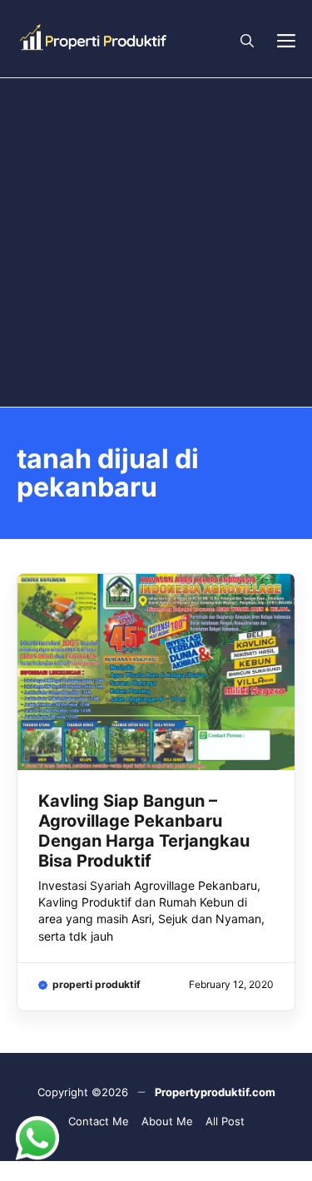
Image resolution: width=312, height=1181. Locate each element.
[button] (247, 39)
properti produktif (96, 984)
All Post (225, 1121)
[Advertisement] (156, 242)
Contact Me (98, 1121)
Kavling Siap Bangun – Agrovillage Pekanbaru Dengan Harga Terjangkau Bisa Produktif (144, 831)
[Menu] (286, 39)
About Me (167, 1121)
